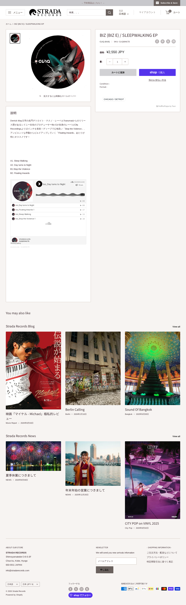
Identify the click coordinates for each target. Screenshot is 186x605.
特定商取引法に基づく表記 (160, 561)
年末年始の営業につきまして (85, 490)
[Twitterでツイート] (168, 41)
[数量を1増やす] (125, 62)
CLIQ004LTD (25, 247)
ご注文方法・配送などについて (162, 552)
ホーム (8, 24)
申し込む (104, 569)
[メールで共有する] (174, 41)
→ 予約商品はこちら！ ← (93, 3)
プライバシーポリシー (158, 557)
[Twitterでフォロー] (76, 589)
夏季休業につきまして (21, 475)
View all (176, 326)
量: (101, 61)
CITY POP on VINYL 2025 (142, 523)
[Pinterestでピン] (163, 41)
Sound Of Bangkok (138, 409)
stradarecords (14, 247)
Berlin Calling (75, 409)
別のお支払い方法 (157, 80)
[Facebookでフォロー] (70, 589)
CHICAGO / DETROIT (114, 99)
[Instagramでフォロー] (81, 589)
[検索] (109, 12)
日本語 (10, 584)
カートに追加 (118, 72)
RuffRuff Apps (163, 106)
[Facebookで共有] (157, 41)
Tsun (174, 106)
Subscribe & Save (169, 3)
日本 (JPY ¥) (28, 584)
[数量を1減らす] (110, 62)
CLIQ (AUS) (105, 42)
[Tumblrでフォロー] (87, 589)
